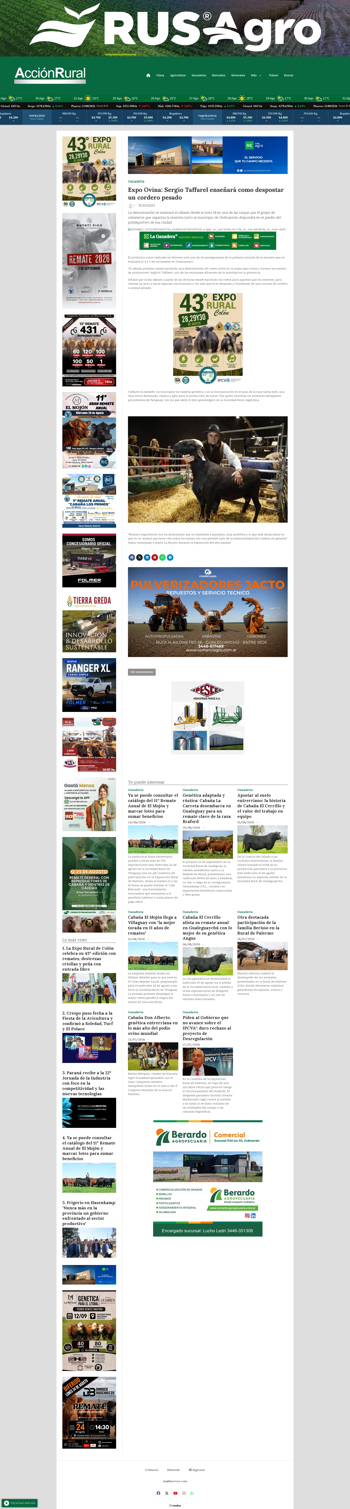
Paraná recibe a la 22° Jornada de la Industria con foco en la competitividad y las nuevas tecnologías (86, 1083)
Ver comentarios (142, 672)
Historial (173, 1470)
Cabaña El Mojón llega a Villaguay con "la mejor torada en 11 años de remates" (152, 925)
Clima (160, 75)
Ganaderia (199, 75)
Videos (273, 75)
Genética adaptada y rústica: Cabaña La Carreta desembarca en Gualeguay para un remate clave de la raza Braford (207, 808)
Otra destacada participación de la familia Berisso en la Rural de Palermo (258, 925)
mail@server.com (175, 1481)
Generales (238, 75)
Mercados (218, 75)
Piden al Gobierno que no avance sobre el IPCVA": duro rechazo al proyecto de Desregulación (207, 1028)
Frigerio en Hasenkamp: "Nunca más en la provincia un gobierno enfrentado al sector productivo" (89, 1213)
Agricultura (178, 75)
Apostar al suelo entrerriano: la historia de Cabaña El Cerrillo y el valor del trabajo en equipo (261, 806)
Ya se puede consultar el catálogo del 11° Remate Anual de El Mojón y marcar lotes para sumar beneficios (153, 806)
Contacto (151, 1470)
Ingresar (198, 1470)
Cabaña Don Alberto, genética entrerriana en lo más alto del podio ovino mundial (153, 1025)
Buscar (288, 75)
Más (254, 75)
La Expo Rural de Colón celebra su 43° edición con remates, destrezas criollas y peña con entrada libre (89, 959)
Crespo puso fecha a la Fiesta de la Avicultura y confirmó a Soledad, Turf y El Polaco (87, 1020)
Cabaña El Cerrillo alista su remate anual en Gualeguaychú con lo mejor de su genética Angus (207, 928)
